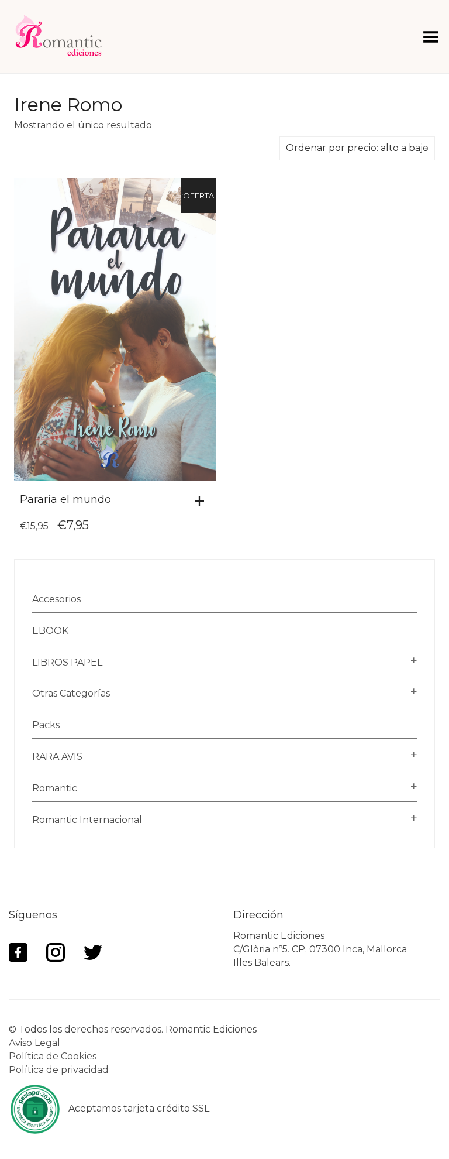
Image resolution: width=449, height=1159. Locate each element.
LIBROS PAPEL (67, 662)
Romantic (54, 788)
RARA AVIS (57, 756)
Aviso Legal (34, 1042)
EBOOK (50, 630)
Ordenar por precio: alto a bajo (357, 147)
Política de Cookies (52, 1056)
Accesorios (56, 599)
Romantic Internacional (87, 819)
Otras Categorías (71, 693)
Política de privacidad (59, 1069)
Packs (46, 725)
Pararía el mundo (65, 499)
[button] (202, 501)
